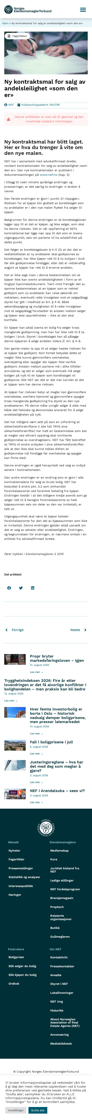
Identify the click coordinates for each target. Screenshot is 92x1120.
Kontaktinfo (59, 957)
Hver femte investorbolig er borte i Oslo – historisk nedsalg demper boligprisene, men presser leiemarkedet (58, 715)
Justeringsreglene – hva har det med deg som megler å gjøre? (56, 766)
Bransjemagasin (61, 898)
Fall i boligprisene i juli (51, 742)
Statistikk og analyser (24, 877)
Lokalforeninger (61, 992)
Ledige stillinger (62, 880)
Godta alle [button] (38, 1110)
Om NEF (55, 949)
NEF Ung (56, 1001)
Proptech (57, 907)
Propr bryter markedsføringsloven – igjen (57, 658)
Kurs (53, 859)
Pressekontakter (62, 966)
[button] (83, 10)
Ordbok (14, 983)
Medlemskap (59, 850)
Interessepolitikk (21, 886)
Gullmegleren (60, 936)
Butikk (55, 928)
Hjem (5, 23)
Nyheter (14, 850)
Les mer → (36, 672)
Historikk (56, 1010)
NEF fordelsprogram (65, 889)
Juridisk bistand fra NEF (64, 870)
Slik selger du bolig (22, 966)
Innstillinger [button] (16, 1110)
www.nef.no (48, 174)
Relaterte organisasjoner (61, 917)
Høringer (15, 894)
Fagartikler (16, 859)
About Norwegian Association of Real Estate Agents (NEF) (65, 1023)
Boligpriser (16, 957)
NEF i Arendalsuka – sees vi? (57, 790)
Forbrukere (16, 949)
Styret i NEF (59, 983)
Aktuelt (13, 842)
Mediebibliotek (61, 1043)
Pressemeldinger (21, 868)
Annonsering (59, 1034)
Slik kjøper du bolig (23, 975)
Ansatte (55, 975)
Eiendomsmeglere (63, 842)
